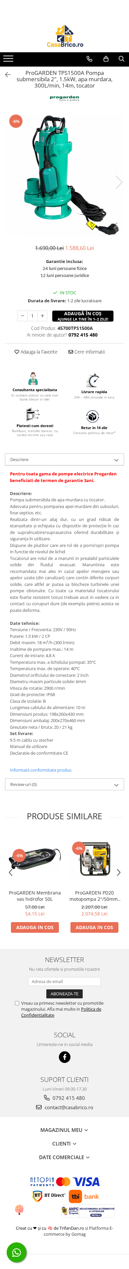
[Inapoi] (5, 74)
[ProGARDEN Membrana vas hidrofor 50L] (34, 859)
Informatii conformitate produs (40, 770)
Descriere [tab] (19, 459)
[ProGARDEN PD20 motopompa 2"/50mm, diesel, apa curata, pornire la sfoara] (94, 859)
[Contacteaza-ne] (89, 59)
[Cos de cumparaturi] (106, 59)
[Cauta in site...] (121, 59)
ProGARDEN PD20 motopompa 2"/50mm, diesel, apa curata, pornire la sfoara (94, 895)
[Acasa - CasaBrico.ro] (64, 35)
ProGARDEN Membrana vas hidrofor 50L (35, 895)
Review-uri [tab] (23, 784)
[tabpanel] (64, 175)
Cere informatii (89, 352)
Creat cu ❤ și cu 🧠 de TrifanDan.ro (50, 1228)
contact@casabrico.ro (68, 1107)
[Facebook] (64, 1057)
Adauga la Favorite (38, 352)
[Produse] (9, 61)
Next (118, 182)
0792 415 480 (68, 1098)
